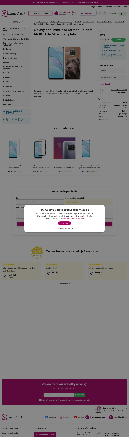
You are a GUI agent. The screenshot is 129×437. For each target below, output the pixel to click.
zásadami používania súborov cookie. (73, 218)
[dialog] (64, 218)
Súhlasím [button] (64, 223)
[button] (64, 228)
